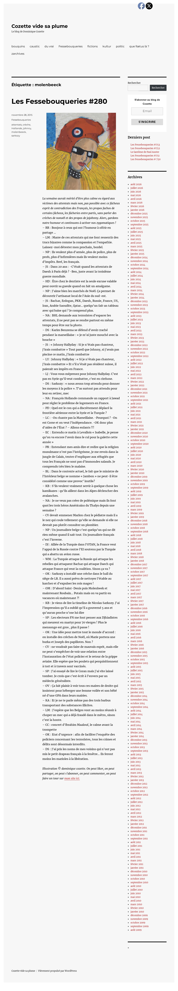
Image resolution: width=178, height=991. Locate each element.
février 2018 (137, 557)
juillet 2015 (137, 670)
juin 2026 (136, 191)
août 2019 (136, 491)
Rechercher (134, 82)
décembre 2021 (139, 389)
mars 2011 (136, 860)
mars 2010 (136, 904)
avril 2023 (136, 330)
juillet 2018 (137, 538)
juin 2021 (136, 411)
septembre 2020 (139, 443)
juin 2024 (136, 279)
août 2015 (136, 666)
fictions (92, 46)
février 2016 (137, 644)
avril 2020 (136, 462)
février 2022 (137, 381)
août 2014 (136, 710)
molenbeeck (18, 132)
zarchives (17, 53)
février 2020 (137, 469)
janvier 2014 (137, 736)
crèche (26, 124)
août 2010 (136, 886)
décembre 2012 (139, 783)
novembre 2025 (139, 217)
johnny (27, 128)
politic (120, 46)
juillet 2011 (136, 845)
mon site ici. (72, 778)
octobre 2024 (138, 264)
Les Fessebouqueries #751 (145, 155)
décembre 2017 (139, 564)
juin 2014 (136, 718)
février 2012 (137, 820)
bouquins (18, 46)
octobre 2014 (138, 703)
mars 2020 (136, 465)
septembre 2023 (139, 312)
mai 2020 (136, 458)
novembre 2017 (139, 568)
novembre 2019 (139, 480)
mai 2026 (136, 195)
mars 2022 (136, 378)
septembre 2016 (139, 619)
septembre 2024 (139, 268)
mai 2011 (135, 853)
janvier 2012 (137, 824)
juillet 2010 (137, 889)
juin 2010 (136, 893)
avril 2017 (136, 593)
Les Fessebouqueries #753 (145, 144)
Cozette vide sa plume (39, 26)
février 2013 (137, 776)
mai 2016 (136, 633)
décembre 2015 (139, 652)
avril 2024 (136, 286)
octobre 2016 (138, 615)
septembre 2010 (139, 882)
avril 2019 (136, 506)
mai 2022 (136, 370)
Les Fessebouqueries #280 (59, 101)
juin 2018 (136, 542)
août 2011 (136, 842)
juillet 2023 (137, 319)
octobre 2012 (138, 791)
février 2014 (137, 732)
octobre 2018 (138, 527)
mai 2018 (135, 546)
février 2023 (137, 337)
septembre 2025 (139, 224)
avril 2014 (136, 725)
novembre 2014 (139, 699)
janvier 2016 (137, 648)
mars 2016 (136, 641)
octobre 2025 (138, 220)
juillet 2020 (137, 451)
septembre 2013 (139, 750)
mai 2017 (135, 590)
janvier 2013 (137, 780)
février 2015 (137, 688)
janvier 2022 (137, 385)
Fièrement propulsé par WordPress (57, 970)
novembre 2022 (139, 348)
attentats (16, 124)
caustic (35, 46)
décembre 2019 (139, 476)
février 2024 (137, 294)
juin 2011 (135, 849)
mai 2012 (135, 809)
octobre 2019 (138, 484)
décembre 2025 (139, 213)
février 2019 (137, 513)
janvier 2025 (137, 253)
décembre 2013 (139, 739)
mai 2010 (135, 897)
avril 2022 (136, 374)
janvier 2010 (137, 911)
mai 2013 (135, 765)
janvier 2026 (137, 210)
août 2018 (136, 535)
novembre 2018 (139, 524)
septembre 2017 (139, 575)
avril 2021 (136, 418)
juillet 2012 (137, 802)
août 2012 (136, 798)
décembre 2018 (139, 520)
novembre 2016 (139, 612)
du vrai (49, 46)
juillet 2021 (137, 407)
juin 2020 (136, 454)
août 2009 (136, 930)
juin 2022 (136, 367)
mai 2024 (136, 283)
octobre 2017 (138, 571)
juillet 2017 (137, 582)
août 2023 (136, 315)
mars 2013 (136, 772)
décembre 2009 (139, 915)
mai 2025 (136, 239)
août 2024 (136, 272)
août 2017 (136, 579)
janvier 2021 (137, 429)
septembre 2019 (139, 487)
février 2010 (137, 908)
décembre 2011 (139, 827)
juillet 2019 (137, 495)
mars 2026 (137, 202)
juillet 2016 (137, 626)
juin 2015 (136, 674)
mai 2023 (136, 326)
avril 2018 (136, 549)
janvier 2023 (137, 341)
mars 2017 (136, 597)
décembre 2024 (139, 257)
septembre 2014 (139, 707)
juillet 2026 (137, 188)
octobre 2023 (138, 308)
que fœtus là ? (139, 46)
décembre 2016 (139, 608)
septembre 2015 (139, 663)
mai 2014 (135, 721)
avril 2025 (136, 242)
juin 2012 (136, 805)
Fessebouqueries (71, 46)
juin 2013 (135, 761)
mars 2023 (136, 334)
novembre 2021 (139, 392)
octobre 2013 (138, 747)
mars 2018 (136, 553)
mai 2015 (135, 677)
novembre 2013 (139, 743)
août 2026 (136, 184)
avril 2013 (136, 769)
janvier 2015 (137, 692)
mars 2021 (136, 421)
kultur (107, 46)
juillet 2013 (136, 758)
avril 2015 (136, 681)
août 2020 (136, 447)
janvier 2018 (137, 560)
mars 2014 (136, 728)
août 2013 (136, 754)
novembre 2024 (139, 261)
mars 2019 (136, 509)
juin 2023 (136, 323)
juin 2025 (136, 235)
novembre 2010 (139, 875)
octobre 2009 (138, 922)
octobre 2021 (138, 396)
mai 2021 (135, 414)
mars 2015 (136, 685)
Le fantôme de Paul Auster (145, 152)
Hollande (16, 128)
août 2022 (136, 359)
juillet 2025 (137, 231)
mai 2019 (136, 502)
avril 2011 (136, 856)
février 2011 (137, 864)
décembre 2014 (139, 696)
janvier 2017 (137, 604)
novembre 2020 (139, 436)
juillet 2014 (137, 714)
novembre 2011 (139, 831)
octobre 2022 (138, 352)
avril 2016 (136, 637)
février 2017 (137, 601)
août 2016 (136, 623)
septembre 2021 (139, 400)
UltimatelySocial (117, 988)
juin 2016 (136, 630)
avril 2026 (136, 199)
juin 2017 (136, 586)
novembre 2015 (139, 655)
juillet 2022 (137, 363)
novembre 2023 (139, 305)
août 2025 (136, 228)
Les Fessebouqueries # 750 (145, 159)
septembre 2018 (139, 531)
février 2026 (137, 206)
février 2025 (137, 250)
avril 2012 (136, 813)
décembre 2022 (139, 345)
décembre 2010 (139, 871)
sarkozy (15, 135)
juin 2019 (136, 498)
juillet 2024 (137, 275)
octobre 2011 (137, 834)
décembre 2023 (139, 301)
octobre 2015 (138, 659)
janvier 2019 (137, 517)
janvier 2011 (137, 867)
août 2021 (136, 403)
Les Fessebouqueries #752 (145, 148)
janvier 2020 (137, 473)
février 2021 (137, 425)
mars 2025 (136, 246)
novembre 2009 (139, 919)
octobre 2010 (138, 878)
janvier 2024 (137, 297)
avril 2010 (136, 900)
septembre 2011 (139, 838)
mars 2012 (136, 816)
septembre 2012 (139, 794)
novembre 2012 (139, 787)
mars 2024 (136, 290)
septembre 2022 (139, 356)
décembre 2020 (139, 432)
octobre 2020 (138, 440)
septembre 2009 (140, 926)
